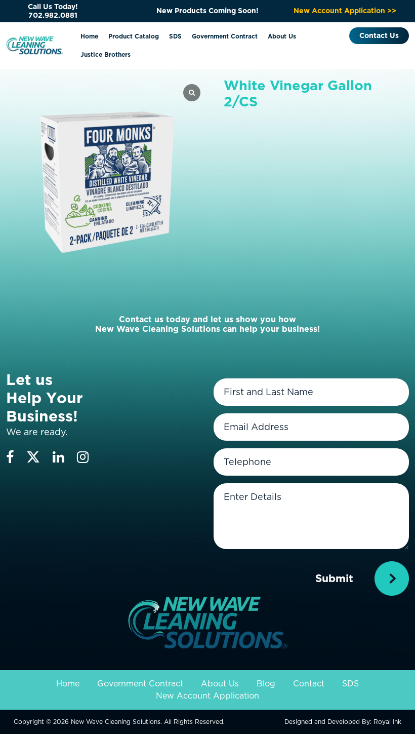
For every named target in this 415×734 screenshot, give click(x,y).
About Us (282, 36)
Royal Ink (387, 721)
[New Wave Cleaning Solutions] (34, 44)
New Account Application (207, 696)
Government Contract (225, 36)
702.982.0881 (52, 15)
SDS (175, 36)
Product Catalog (133, 36)
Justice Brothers (105, 54)
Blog (266, 683)
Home (89, 36)
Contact (308, 683)
